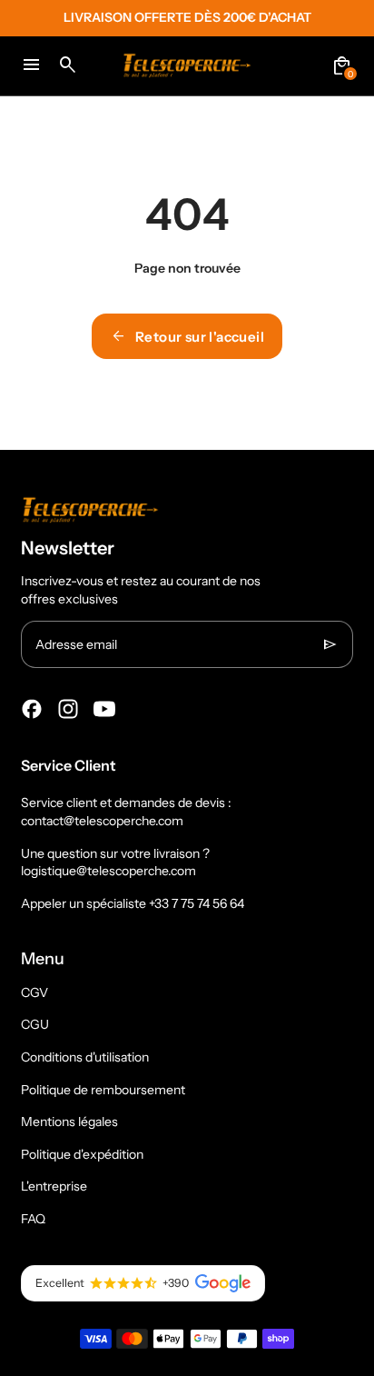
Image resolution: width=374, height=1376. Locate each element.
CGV (34, 992)
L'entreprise (54, 1186)
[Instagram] (68, 709)
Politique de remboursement (103, 1090)
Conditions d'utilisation (85, 1057)
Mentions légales (69, 1121)
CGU (35, 1024)
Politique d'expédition (82, 1154)
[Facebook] (32, 709)
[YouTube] (104, 709)
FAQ (33, 1219)
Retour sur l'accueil (187, 336)
